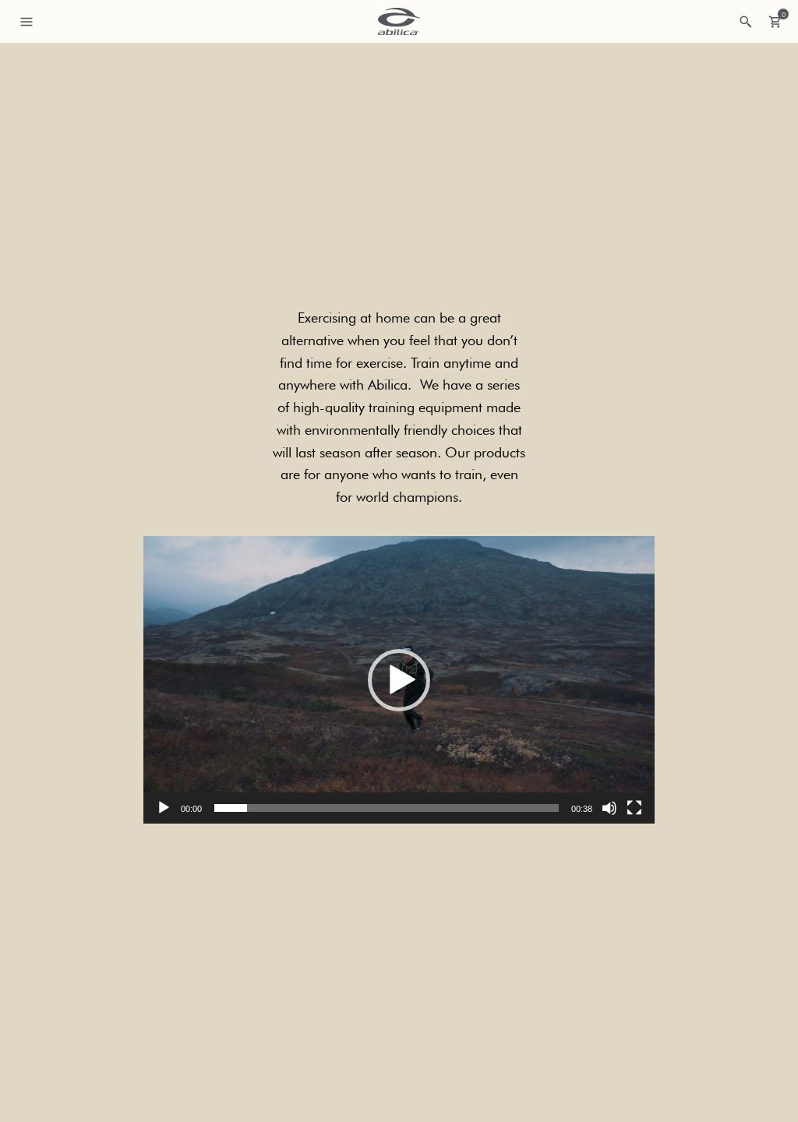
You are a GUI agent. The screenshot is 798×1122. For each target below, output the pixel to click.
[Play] (163, 808)
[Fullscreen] (634, 808)
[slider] (386, 808)
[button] (399, 680)
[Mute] (609, 808)
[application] (399, 680)
